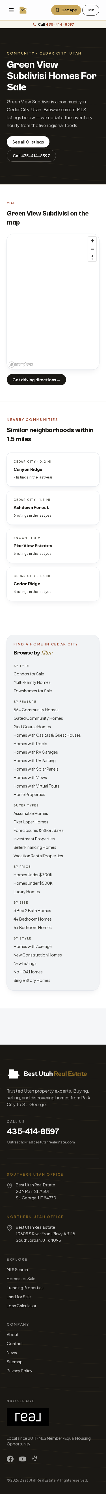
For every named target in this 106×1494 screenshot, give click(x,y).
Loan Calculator (21, 1305)
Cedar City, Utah (61, 53)
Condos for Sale (29, 673)
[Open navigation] (11, 10)
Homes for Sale (21, 1278)
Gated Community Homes (38, 718)
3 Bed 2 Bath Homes (32, 910)
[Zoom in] (92, 241)
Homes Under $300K (33, 874)
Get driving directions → (36, 379)
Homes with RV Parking (35, 760)
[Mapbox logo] (20, 364)
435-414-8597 (33, 1131)
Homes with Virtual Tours (36, 785)
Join (90, 10)
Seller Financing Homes (35, 847)
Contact (15, 1343)
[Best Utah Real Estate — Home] (23, 10)
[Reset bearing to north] (92, 257)
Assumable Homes (31, 813)
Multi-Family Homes (32, 682)
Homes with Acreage (33, 946)
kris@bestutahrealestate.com (49, 1142)
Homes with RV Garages (36, 751)
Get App (69, 10)
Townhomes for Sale (33, 690)
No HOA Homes (28, 971)
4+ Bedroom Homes (33, 918)
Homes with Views (30, 777)
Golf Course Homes (32, 726)
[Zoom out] (92, 249)
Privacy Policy (20, 1370)
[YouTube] (22, 1459)
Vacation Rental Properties (38, 855)
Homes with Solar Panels (36, 768)
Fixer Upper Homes (31, 821)
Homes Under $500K (33, 883)
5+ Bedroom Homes (33, 927)
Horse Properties (29, 794)
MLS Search (17, 1269)
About (13, 1334)
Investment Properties (34, 838)
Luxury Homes (27, 891)
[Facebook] (10, 1459)
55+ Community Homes (36, 709)
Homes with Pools (30, 743)
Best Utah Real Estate (38, 1480)
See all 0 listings (28, 141)
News (12, 1352)
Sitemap (15, 1361)
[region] (53, 301)
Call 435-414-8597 (31, 155)
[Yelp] (35, 1459)
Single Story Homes (32, 980)
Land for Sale (19, 1296)
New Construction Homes (38, 954)
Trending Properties (25, 1287)
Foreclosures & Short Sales (39, 830)
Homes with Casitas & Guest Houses (47, 735)
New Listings (25, 963)
